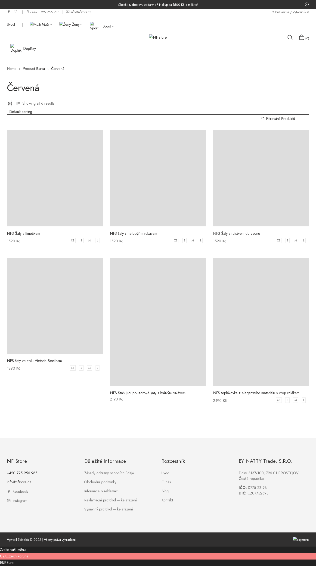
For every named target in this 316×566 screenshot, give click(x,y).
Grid (10, 103)
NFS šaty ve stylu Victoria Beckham (34, 360)
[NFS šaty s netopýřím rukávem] (158, 178)
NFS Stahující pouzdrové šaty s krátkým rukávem (148, 393)
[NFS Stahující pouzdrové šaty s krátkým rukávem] (158, 322)
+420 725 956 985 (22, 473)
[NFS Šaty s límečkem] (55, 178)
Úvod (165, 473)
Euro (10, 562)
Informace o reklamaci (101, 491)
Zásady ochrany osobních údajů (109, 473)
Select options (18, 244)
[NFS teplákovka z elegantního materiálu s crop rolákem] (261, 322)
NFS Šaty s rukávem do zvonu (236, 233)
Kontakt (167, 500)
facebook (9, 11)
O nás (166, 482)
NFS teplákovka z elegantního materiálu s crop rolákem (256, 393)
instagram (16, 11)
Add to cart (119, 400)
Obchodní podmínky (100, 482)
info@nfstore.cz (19, 482)
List (18, 103)
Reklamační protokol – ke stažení (110, 500)
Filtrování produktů (280, 118)
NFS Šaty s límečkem (23, 233)
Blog (165, 491)
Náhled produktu (55, 223)
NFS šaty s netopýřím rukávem (133, 233)
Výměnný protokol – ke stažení (108, 509)
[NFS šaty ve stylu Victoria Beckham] (55, 306)
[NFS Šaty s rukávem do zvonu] (261, 178)
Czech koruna (17, 556)
